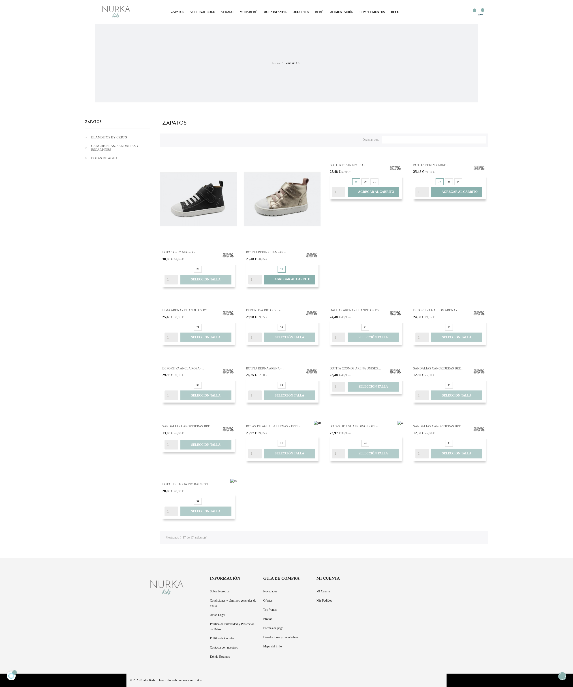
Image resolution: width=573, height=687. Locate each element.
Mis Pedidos (324, 600)
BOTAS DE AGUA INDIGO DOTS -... (355, 426)
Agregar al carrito (289, 279)
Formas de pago (273, 628)
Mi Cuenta (323, 591)
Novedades (270, 591)
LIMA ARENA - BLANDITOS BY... (186, 310)
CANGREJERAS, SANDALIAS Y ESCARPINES (115, 148)
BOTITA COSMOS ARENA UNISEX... (355, 368)
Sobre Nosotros (219, 591)
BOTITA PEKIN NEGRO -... (349, 165)
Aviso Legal (217, 615)
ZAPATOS (93, 122)
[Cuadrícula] (165, 139)
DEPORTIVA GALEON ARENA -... (436, 310)
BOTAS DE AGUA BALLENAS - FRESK (273, 426)
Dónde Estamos (220, 656)
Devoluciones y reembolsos (280, 637)
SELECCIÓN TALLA (205, 279)
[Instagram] (387, 581)
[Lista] (173, 139)
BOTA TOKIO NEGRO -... (179, 252)
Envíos (267, 619)
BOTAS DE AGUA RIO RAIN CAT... (186, 484)
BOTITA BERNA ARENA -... (265, 368)
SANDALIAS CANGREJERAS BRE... (438, 368)
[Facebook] (371, 581)
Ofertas (267, 600)
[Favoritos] (472, 12)
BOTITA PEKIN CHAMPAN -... (267, 252)
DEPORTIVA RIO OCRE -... (264, 310)
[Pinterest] (379, 581)
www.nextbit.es (192, 680)
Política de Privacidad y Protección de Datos (232, 626)
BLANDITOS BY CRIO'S (109, 137)
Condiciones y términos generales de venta (233, 603)
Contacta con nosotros (224, 647)
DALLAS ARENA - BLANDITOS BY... (356, 310)
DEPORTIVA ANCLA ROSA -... (183, 368)
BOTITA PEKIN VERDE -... (432, 165)
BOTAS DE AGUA (104, 158)
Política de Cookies (222, 638)
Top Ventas (270, 609)
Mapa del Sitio (272, 646)
